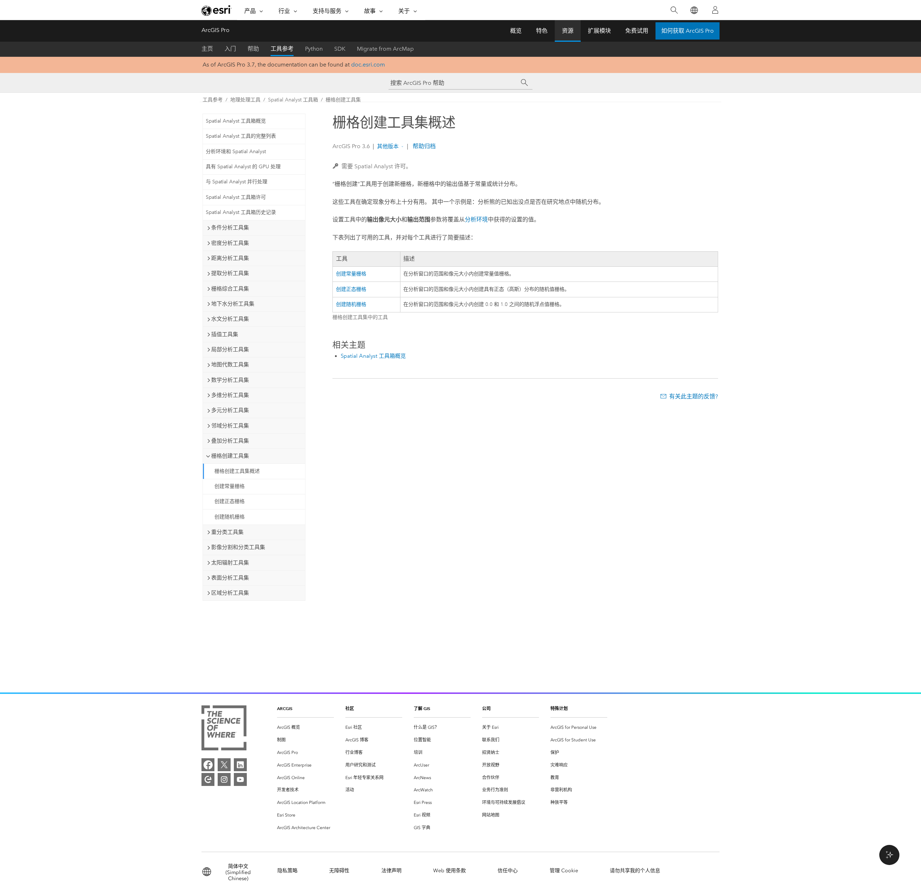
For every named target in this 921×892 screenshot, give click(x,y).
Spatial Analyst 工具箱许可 (236, 197)
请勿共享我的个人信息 (635, 871)
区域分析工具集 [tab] (230, 593)
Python (314, 48)
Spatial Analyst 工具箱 (293, 100)
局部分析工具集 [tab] (230, 349)
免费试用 (636, 30)
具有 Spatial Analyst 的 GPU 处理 (243, 167)
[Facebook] (207, 764)
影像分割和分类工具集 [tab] (238, 547)
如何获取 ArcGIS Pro (687, 30)
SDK (339, 48)
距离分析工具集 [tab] (230, 258)
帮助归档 (423, 146)
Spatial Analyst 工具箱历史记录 (241, 212)
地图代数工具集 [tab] (230, 364)
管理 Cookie (564, 871)
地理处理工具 (245, 100)
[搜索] (674, 10)
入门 (230, 48)
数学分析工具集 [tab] (230, 380)
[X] (224, 764)
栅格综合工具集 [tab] (230, 288)
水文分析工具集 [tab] (230, 319)
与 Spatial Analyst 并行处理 (236, 182)
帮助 (253, 48)
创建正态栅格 (229, 501)
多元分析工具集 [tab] (230, 410)
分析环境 (476, 219)
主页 (207, 48)
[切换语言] (694, 10)
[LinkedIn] (240, 764)
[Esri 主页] (216, 10)
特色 (542, 30)
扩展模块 (599, 30)
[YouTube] (240, 779)
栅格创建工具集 (343, 100)
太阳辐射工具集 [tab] (230, 562)
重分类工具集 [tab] (227, 532)
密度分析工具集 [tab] (230, 243)
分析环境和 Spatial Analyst (236, 151)
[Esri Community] (207, 779)
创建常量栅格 (229, 486)
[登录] (715, 10)
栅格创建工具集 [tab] (230, 456)
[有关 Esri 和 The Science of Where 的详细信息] (223, 729)
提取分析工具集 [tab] (230, 273)
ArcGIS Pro (215, 30)
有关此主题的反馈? (693, 396)
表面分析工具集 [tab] (230, 578)
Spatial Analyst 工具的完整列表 (241, 136)
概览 (516, 30)
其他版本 (388, 146)
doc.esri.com (368, 64)
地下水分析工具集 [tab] (232, 304)
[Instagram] (224, 779)
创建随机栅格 (229, 517)
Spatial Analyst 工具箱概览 (236, 121)
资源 (567, 30)
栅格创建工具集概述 (237, 471)
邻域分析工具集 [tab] (230, 425)
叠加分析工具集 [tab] (230, 441)
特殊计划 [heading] (559, 708)
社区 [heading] (349, 708)
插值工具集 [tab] (224, 334)
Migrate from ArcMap (385, 48)
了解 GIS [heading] (422, 708)
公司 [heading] (486, 708)
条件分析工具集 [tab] (230, 227)
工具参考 (282, 48)
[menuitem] (305, 727)
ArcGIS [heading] (284, 708)
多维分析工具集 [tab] (230, 395)
